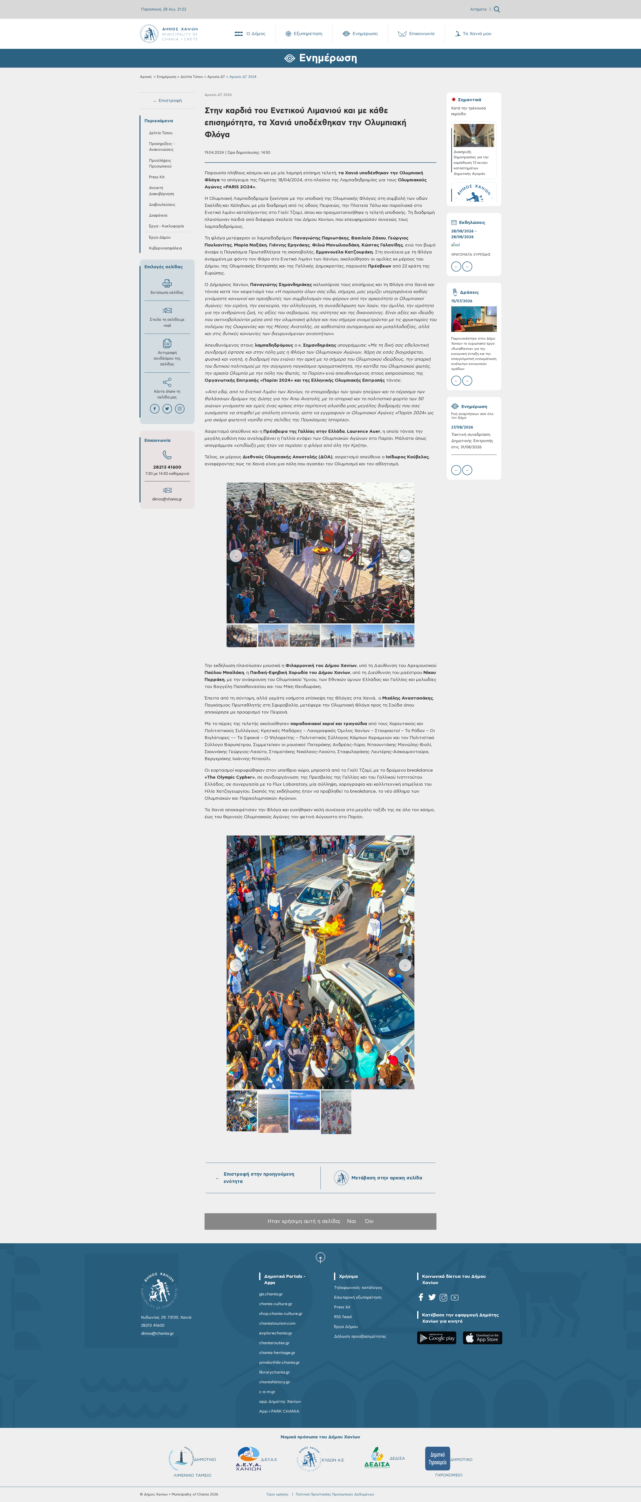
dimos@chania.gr (167, 499)
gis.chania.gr (271, 1294)
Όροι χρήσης (277, 1494)
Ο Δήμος (255, 34)
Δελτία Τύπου (192, 77)
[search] (497, 9)
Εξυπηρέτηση (308, 34)
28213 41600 (167, 467)
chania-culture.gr (275, 1304)
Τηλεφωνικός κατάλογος (358, 1288)
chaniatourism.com (277, 1323)
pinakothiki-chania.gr (279, 1362)
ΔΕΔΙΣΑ (397, 1458)
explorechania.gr (275, 1333)
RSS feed (343, 1317)
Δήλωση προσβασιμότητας (360, 1336)
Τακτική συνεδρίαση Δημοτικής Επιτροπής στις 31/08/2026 (472, 441)
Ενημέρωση (365, 34)
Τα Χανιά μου (477, 34)
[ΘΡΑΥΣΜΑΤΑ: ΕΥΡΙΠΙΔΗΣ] (474, 245)
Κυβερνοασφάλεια (165, 248)
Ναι (351, 1221)
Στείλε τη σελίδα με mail (167, 322)
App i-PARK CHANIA (279, 1411)
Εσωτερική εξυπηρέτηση (357, 1297)
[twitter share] (167, 409)
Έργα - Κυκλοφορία (166, 226)
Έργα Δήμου (346, 1327)
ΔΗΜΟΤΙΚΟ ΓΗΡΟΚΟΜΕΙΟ (453, 1467)
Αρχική (145, 77)
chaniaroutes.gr (274, 1343)
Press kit (342, 1307)
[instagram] (443, 1298)
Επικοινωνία (422, 34)
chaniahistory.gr (274, 1382)
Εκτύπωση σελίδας (167, 293)
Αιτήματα (478, 9)
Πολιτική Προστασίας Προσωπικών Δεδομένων (335, 1494)
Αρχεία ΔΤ (216, 77)
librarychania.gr (274, 1372)
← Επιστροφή (167, 100)
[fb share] (154, 409)
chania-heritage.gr (277, 1353)
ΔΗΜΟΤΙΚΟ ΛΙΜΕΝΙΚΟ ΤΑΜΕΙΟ (195, 1467)
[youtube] (454, 1298)
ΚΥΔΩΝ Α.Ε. (333, 1460)
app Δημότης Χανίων (280, 1402)
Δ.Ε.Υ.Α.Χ (269, 1460)
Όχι (369, 1221)
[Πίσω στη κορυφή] (320, 1258)
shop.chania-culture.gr (281, 1314)
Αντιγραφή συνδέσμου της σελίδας (167, 358)
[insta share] (180, 409)
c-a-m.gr (267, 1392)
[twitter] (432, 1298)
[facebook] (421, 1298)
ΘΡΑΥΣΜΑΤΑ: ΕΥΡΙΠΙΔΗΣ (471, 254)
